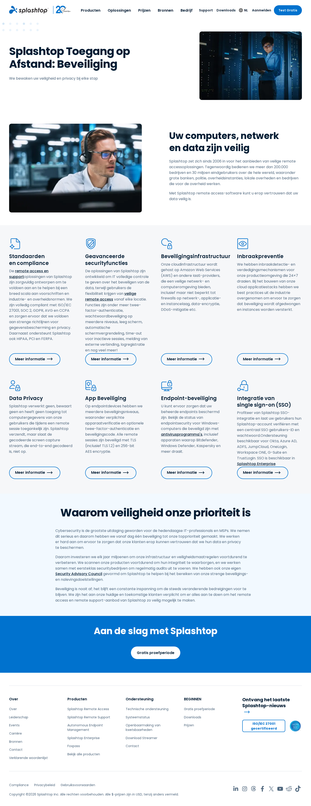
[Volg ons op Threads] (253, 789)
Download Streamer (141, 738)
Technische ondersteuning (147, 709)
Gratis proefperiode (155, 652)
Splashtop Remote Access (88, 709)
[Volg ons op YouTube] (280, 789)
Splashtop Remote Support (88, 717)
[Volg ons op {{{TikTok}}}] (298, 789)
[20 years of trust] (59, 9)
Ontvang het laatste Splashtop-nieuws (266, 703)
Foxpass (73, 746)
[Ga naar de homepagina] (28, 9)
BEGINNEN (192, 699)
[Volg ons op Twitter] (271, 789)
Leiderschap (18, 717)
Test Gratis (287, 10)
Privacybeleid (44, 785)
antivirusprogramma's (181, 434)
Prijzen (144, 10)
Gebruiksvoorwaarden (78, 785)
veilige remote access (110, 296)
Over (13, 699)
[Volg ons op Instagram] (245, 789)
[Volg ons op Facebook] (262, 789)
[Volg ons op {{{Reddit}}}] (289, 789)
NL (246, 10)
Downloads (226, 10)
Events (14, 725)
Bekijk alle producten (83, 754)
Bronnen (165, 10)
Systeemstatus (138, 717)
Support (206, 10)
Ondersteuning (139, 699)
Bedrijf (187, 10)
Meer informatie (30, 359)
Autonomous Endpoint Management (85, 727)
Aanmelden (261, 10)
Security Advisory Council (78, 573)
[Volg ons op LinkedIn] (236, 789)
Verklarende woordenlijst (28, 758)
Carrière (15, 733)
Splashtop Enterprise (256, 463)
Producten (90, 10)
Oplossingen (119, 10)
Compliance (19, 785)
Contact (16, 749)
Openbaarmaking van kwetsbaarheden (143, 727)
